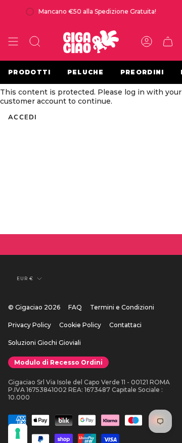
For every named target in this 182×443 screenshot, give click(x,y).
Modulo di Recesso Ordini (58, 362)
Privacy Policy (29, 325)
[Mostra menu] (13, 42)
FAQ (75, 307)
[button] (35, 42)
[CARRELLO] (168, 42)
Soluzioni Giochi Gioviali (44, 342)
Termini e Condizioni (122, 307)
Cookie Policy (80, 325)
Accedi (22, 117)
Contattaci (125, 325)
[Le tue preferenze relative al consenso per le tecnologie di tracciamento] (17, 433)
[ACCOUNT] (147, 42)
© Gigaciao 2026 (34, 307)
